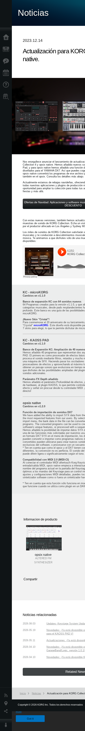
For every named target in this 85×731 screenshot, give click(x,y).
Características (7, 61)
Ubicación (7, 703)
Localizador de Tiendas (7, 98)
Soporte (7, 85)
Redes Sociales (7, 711)
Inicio (7, 37)
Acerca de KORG (7, 725)
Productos (7, 49)
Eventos (7, 73)
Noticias (7, 695)
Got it (30, 718)
